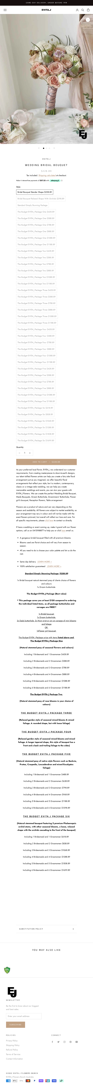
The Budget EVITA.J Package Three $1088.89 (37, 316)
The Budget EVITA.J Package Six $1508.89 (36, 434)
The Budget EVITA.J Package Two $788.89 (36, 264)
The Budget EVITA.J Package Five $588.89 (36, 375)
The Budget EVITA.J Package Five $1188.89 (36, 401)
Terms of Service (13, 1054)
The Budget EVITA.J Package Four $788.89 (36, 342)
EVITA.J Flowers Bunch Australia (20, 1076)
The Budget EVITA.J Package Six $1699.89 (36, 440)
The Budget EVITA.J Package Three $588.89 (37, 296)
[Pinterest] (71, 1041)
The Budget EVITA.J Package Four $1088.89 (36, 355)
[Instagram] (64, 1041)
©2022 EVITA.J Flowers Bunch (22, 1073)
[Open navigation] (5, 10)
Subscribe (16, 1024)
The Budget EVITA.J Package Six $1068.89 (36, 420)
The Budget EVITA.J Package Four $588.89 (36, 335)
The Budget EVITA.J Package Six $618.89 (35, 407)
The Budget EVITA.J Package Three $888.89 (36, 309)
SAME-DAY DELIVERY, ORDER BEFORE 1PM (46, 3)
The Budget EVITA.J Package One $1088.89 (36, 237)
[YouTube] (77, 1041)
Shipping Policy (12, 1045)
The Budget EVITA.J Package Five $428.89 (36, 368)
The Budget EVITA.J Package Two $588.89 (36, 257)
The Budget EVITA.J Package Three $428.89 (37, 290)
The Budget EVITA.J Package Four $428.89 (36, 329)
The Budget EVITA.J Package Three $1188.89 (37, 322)
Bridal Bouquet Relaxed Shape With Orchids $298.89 (41, 198)
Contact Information (14, 1058)
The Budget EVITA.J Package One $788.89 (36, 224)
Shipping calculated (47, 175)
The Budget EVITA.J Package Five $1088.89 (36, 394)
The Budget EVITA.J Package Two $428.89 (36, 251)
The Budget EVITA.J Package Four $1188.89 (36, 362)
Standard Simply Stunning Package (32, 205)
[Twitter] (58, 1041)
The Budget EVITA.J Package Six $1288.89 (36, 427)
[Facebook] (52, 1041)
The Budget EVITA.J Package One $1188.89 (36, 244)
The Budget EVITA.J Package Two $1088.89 (36, 277)
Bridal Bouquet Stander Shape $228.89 (35, 192)
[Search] (82, 10)
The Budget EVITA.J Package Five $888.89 (36, 388)
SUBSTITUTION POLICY (31, 929)
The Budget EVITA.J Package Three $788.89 (36, 303)
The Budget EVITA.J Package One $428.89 (36, 211)
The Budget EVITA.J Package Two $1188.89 (36, 283)
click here (49, 520)
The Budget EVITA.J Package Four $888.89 (36, 349)
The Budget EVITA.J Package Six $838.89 (35, 414)
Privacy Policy (11, 1040)
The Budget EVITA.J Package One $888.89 (36, 231)
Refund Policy (12, 1049)
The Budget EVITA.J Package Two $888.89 (36, 270)
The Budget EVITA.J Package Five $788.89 (36, 381)
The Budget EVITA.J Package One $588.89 (36, 218)
